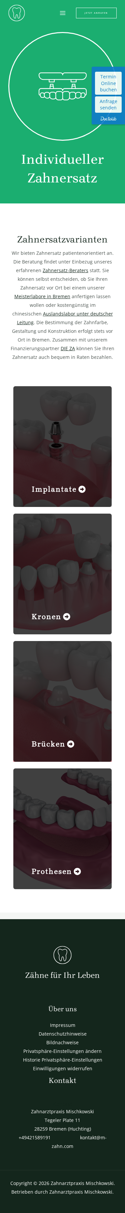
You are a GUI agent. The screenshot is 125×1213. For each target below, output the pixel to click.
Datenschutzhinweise (63, 1034)
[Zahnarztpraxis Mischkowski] (16, 13)
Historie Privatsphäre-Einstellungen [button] (62, 1060)
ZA (72, 348)
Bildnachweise (62, 1042)
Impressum (62, 1025)
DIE (65, 348)
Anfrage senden (108, 104)
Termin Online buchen (108, 83)
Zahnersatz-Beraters (65, 270)
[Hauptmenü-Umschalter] (62, 13)
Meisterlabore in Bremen (42, 296)
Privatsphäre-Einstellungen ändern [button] (62, 1051)
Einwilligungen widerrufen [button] (62, 1068)
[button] (96, 13)
